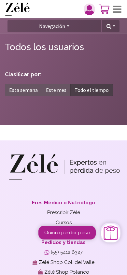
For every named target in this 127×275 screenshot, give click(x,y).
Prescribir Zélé (63, 212)
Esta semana (23, 90)
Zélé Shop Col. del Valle (65, 262)
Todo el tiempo (92, 90)
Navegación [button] (52, 26)
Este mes (56, 90)
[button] (111, 26)
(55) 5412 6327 (66, 252)
